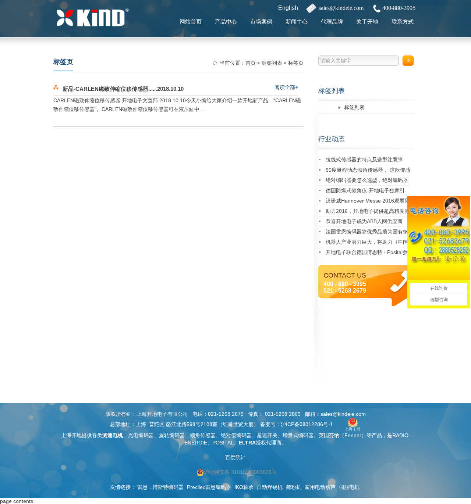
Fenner (352, 435)
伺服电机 (349, 487)
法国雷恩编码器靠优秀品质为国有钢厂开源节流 (367, 233)
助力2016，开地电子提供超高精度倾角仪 (368, 212)
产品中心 (226, 21)
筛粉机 (293, 487)
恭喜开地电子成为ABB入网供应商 (364, 221)
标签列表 (331, 90)
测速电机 (112, 435)
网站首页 (191, 21)
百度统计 (235, 457)
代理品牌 (332, 21)
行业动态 (331, 139)
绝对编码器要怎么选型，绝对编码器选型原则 (367, 181)
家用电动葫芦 (320, 487)
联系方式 (403, 21)
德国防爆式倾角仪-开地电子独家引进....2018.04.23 (365, 191)
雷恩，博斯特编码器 (160, 487)
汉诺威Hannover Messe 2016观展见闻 (368, 202)
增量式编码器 (298, 435)
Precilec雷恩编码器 (209, 487)
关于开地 (367, 21)
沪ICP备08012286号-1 (307, 424)
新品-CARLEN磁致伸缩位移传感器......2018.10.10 (123, 89)
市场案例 (261, 21)
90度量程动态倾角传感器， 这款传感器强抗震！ (368, 171)
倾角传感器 (203, 435)
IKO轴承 (244, 487)
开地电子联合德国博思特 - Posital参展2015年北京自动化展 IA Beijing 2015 (367, 253)
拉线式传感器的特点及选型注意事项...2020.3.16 (364, 161)
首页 (250, 63)
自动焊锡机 (270, 487)
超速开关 (267, 435)
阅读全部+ (286, 87)
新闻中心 (297, 21)
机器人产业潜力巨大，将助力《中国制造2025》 (367, 243)
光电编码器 (141, 435)
